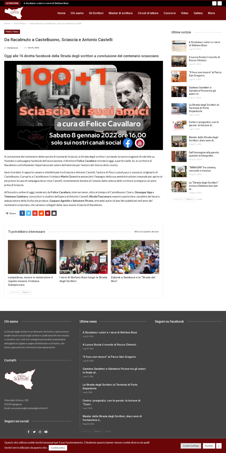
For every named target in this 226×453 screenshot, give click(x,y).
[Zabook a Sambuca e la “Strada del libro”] (135, 257)
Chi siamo (77, 13)
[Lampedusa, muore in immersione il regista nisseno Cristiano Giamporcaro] (32, 257)
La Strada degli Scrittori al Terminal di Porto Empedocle (204, 108)
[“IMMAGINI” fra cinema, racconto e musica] (179, 171)
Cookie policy (58, 447)
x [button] (218, 445)
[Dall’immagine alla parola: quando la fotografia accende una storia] (179, 156)
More (211, 13)
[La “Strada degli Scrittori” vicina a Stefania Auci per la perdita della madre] (179, 186)
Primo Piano (12, 32)
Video (184, 13)
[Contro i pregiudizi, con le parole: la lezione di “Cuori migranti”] (179, 126)
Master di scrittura (121, 13)
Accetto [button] (209, 445)
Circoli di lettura (148, 13)
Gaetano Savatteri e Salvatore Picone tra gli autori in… (202, 90)
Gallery (198, 13)
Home (61, 13)
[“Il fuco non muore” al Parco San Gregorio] (179, 76)
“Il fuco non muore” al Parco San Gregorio (109, 356)
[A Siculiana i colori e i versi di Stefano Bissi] (179, 46)
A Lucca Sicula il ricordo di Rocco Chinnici (109, 344)
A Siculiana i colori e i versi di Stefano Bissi (46, 3)
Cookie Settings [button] (191, 445)
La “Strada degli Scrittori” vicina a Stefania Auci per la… (203, 185)
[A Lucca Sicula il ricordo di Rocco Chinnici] (179, 61)
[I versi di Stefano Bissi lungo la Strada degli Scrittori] (84, 257)
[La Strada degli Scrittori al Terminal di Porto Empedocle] (179, 109)
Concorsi (170, 13)
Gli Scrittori (96, 13)
